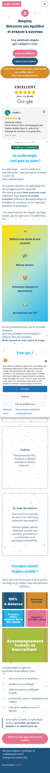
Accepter (25, 389)
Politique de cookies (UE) (15, 757)
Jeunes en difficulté (25, 53)
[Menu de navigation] (44, 4)
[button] (45, 361)
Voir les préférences (25, 404)
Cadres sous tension (25, 61)
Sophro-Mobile (12, 4)
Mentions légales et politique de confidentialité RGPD (19, 752)
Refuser (25, 396)
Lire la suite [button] (10, 135)
